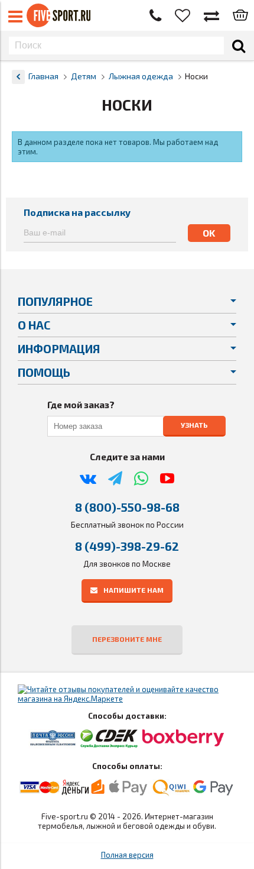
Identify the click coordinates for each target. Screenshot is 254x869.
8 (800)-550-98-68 (127, 507)
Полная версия (127, 855)
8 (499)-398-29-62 (127, 546)
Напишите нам (133, 590)
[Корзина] (240, 16)
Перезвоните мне (127, 639)
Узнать (194, 425)
